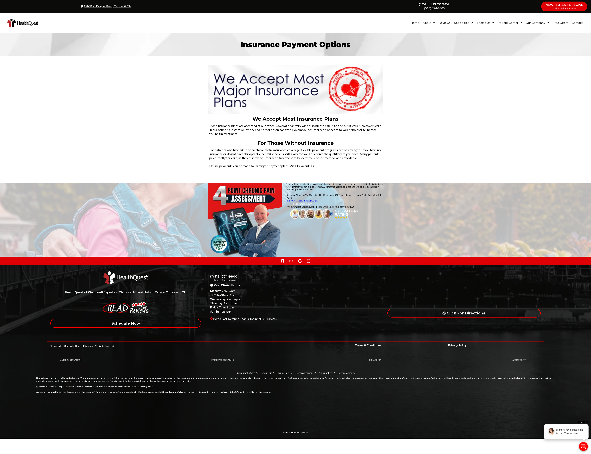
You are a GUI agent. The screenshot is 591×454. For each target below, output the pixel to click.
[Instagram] (308, 261)
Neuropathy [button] (325, 373)
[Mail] (291, 261)
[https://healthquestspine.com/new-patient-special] (245, 220)
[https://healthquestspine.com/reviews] (334, 214)
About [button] (427, 23)
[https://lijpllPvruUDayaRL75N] (125, 277)
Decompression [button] (304, 373)
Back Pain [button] (267, 373)
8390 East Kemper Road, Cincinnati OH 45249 (245, 319)
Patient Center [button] (508, 23)
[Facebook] (282, 261)
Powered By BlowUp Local (295, 432)
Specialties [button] (462, 23)
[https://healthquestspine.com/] (22, 22)
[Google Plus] (300, 261)
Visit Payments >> (302, 166)
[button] (257, 373)
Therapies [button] (484, 23)
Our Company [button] (536, 23)
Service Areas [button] (345, 373)
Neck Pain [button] (284, 373)
